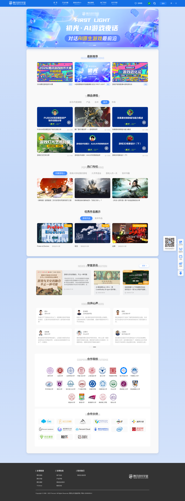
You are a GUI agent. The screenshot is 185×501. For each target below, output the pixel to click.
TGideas (39, 485)
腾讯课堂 (39, 482)
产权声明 (59, 478)
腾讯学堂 (39, 478)
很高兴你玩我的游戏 (78, 173)
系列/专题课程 (75, 102)
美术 (105, 102)
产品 (88, 102)
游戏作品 (86, 218)
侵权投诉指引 (60, 482)
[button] (90, 45)
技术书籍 (126, 173)
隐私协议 (59, 485)
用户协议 (59, 475)
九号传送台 (96, 173)
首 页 (55, 3)
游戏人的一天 (111, 173)
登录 (163, 3)
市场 (114, 102)
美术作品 (99, 218)
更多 (144, 266)
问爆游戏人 (60, 173)
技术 (97, 102)
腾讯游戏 (39, 475)
